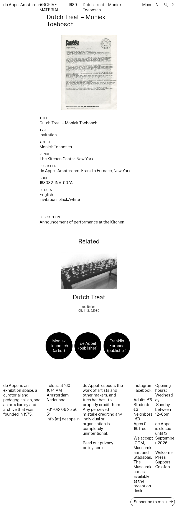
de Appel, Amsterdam (59, 171)
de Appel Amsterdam (22, 5)
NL (158, 5)
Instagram (143, 385)
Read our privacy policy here (98, 445)
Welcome (164, 452)
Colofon (162, 467)
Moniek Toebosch (56, 147)
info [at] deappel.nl (64, 419)
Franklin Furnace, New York (106, 171)
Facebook (143, 390)
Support (162, 462)
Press (160, 457)
